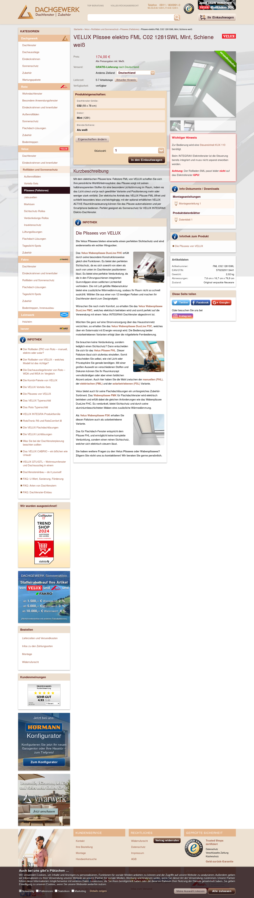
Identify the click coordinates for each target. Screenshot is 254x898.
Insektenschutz (32, 225)
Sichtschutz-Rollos (34, 211)
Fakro (25, 259)
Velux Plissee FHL (105, 350)
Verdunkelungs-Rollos (36, 218)
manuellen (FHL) (153, 379)
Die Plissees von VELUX (189, 246)
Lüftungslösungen (32, 231)
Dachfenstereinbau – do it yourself (42, 472)
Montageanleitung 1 (189, 203)
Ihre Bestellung (84, 847)
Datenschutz (138, 847)
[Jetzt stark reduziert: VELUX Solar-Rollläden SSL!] (217, 5)
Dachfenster (29, 45)
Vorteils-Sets (31, 183)
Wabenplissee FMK (105, 395)
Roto (24, 87)
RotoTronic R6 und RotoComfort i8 (42, 420)
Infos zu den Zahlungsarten (37, 645)
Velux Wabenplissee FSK (95, 415)
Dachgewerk (29, 38)
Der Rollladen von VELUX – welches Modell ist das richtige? (43, 361)
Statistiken (64, 891)
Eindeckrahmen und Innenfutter (40, 107)
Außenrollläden (30, 114)
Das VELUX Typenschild (37, 400)
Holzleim (27, 321)
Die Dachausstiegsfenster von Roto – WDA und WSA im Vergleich (44, 371)
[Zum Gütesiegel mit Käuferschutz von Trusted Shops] (189, 8)
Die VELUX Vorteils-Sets (37, 387)
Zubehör (27, 72)
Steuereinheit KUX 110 (212, 145)
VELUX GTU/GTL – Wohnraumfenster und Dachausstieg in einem (44, 463)
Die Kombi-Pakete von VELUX (40, 380)
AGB (134, 859)
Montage (27, 653)
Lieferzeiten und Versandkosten (40, 638)
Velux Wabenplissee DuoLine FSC (131, 326)
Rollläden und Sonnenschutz (105, 29)
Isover (25, 328)
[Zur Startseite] (49, 12)
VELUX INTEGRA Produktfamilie (41, 414)
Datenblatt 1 (185, 219)
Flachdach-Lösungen (34, 128)
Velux (87, 29)
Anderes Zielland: (105, 72)
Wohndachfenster (32, 93)
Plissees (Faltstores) (129, 29)
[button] (181, 302)
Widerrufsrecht (30, 661)
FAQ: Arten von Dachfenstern (39, 485)
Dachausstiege (30, 52)
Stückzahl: (100, 150)
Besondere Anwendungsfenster (40, 100)
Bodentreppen (30, 142)
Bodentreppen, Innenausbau (38, 308)
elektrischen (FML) (91, 383)
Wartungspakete (31, 79)
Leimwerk (27, 315)
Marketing (80, 891)
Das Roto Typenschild (35, 407)
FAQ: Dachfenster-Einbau (37, 492)
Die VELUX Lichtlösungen (37, 434)
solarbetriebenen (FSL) (126, 383)
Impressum (137, 853)
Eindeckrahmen (31, 59)
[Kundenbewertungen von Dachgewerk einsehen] (44, 705)
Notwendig (28, 891)
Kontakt (80, 841)
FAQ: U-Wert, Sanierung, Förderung (43, 478)
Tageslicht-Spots (31, 245)
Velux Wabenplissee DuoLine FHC (101, 253)
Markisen (29, 204)
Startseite (78, 29)
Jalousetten (30, 197)
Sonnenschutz (30, 66)
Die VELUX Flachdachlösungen (40, 427)
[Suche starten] (177, 17)
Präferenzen (46, 891)
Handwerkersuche (86, 859)
